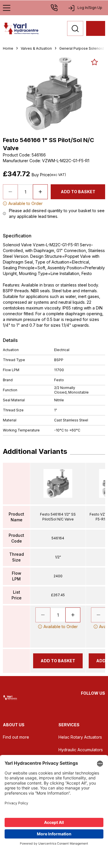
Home (8, 48)
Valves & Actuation (36, 48)
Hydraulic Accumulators (80, 749)
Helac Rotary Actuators (80, 737)
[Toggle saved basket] (94, 62)
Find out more (16, 737)
